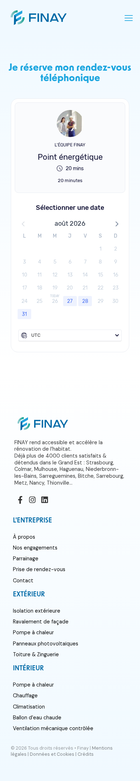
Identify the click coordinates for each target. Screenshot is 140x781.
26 (55, 301)
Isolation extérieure (36, 611)
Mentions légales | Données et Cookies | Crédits (62, 751)
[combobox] (70, 335)
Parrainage (25, 558)
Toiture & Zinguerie (36, 654)
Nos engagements (35, 547)
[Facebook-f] (20, 500)
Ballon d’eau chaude (37, 717)
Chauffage (25, 695)
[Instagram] (33, 500)
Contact (23, 580)
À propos (24, 537)
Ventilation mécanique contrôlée (53, 728)
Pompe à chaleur (33, 632)
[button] (116, 223)
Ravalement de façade (41, 621)
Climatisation (29, 706)
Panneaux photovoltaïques (45, 643)
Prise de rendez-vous (39, 569)
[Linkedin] (44, 500)
